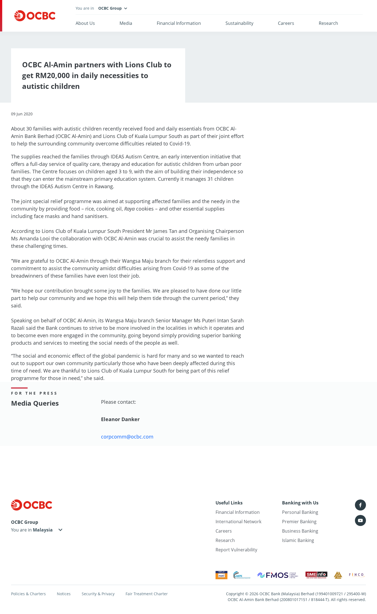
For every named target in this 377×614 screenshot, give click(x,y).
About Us (85, 23)
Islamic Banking (298, 540)
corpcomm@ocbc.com (127, 436)
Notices (64, 593)
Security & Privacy (98, 593)
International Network (238, 522)
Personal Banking (300, 512)
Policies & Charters (28, 593)
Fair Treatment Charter (147, 593)
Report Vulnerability (236, 550)
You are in (22, 530)
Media (126, 23)
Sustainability (239, 23)
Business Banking (300, 531)
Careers (286, 23)
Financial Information (179, 23)
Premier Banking (299, 522)
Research (328, 23)
